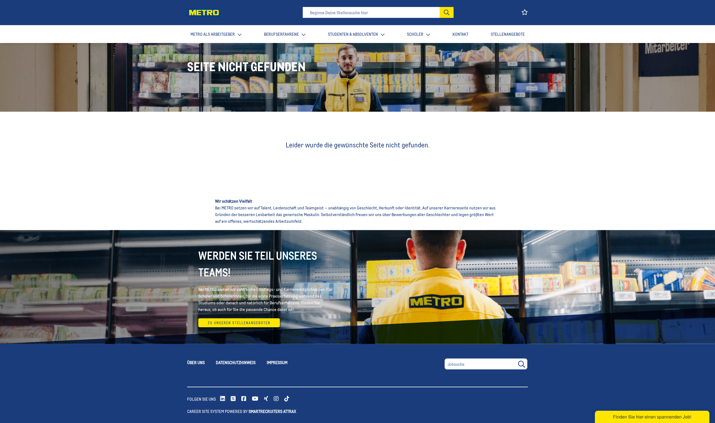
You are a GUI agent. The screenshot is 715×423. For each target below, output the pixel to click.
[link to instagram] (276, 399)
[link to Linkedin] (223, 399)
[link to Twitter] (233, 399)
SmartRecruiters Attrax (272, 411)
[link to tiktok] (287, 399)
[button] (447, 12)
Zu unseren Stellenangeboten (239, 323)
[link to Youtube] (255, 399)
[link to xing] (266, 399)
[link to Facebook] (244, 399)
